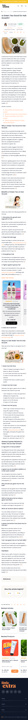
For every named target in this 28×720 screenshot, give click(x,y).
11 (6, 572)
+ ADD (14, 671)
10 (21, 564)
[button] (25, 6)
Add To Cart (11, 323)
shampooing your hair (14, 430)
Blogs (5, 11)
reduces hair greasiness (8, 272)
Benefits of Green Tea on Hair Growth (15, 114)
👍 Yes (9, 593)
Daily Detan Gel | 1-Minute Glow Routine (10, 661)
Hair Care (9, 11)
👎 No (18, 593)
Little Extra (11, 717)
